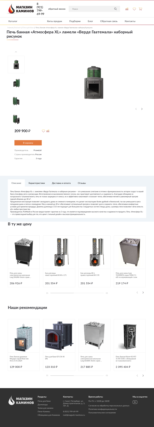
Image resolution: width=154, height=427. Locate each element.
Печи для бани (44, 401)
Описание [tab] (16, 183)
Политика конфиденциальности (102, 409)
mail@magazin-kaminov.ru (74, 415)
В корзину (28, 142)
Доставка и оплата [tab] (61, 183)
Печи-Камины (44, 411)
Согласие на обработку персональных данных (108, 405)
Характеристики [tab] (37, 183)
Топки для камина (45, 408)
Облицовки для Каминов (49, 415)
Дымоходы (43, 404)
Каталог (12, 21)
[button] (16, 130)
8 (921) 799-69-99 (40, 9)
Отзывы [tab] (82, 183)
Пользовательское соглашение (102, 412)
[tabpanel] (77, 204)
